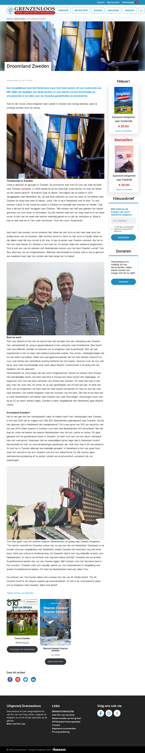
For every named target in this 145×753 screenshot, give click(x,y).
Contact (101, 2)
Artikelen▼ (81, 10)
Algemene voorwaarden (64, 728)
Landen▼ (63, 10)
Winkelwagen (129, 2)
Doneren (123, 281)
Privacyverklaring (61, 732)
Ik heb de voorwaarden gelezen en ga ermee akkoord (124, 229)
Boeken (98, 10)
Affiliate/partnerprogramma (66, 721)
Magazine (113, 10)
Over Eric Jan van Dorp (63, 715)
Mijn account (113, 2)
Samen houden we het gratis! (66, 718)
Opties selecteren (55, 661)
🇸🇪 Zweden (20, 19)
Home (10, 19)
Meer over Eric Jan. (16, 724)
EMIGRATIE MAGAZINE (63, 711)
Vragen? (130, 10)
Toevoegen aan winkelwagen (22, 649)
